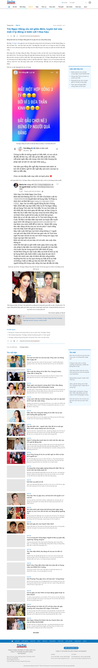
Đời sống (22, 7)
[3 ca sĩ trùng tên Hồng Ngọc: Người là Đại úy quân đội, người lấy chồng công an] (16, 541)
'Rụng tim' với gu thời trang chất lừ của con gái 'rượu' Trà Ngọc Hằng (29, 332)
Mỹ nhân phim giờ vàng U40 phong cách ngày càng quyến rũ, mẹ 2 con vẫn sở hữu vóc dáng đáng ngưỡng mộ (46, 511)
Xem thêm (36, 632)
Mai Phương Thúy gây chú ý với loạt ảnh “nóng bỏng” (45, 579)
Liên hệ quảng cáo (71, 648)
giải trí (73, 82)
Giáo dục (78, 7)
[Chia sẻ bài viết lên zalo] (11, 36)
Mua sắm (52, 7)
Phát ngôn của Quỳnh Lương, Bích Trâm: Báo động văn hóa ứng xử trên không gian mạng (79, 393)
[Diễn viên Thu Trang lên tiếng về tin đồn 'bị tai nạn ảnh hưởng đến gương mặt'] (16, 416)
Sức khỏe (69, 7)
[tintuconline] (9, 7)
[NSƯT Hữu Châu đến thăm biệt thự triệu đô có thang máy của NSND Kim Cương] (16, 568)
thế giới (80, 84)
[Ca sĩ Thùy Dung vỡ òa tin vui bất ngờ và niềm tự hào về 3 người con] (16, 458)
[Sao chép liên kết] (17, 36)
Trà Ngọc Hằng (16, 43)
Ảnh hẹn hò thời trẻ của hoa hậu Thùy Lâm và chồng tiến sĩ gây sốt (80, 357)
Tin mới (73, 352)
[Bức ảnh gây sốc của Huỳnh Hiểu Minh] (16, 527)
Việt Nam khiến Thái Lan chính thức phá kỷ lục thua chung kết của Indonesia (79, 372)
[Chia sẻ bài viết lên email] (14, 36)
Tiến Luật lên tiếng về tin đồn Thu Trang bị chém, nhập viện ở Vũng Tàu (79, 385)
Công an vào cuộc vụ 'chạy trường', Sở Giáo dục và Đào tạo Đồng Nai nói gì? (79, 364)
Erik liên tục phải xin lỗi (35, 482)
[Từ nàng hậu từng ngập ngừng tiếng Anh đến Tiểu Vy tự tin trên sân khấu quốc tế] (16, 471)
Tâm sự (43, 7)
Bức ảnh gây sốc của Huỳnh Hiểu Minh (40, 524)
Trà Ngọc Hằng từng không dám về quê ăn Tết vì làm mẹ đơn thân (28, 337)
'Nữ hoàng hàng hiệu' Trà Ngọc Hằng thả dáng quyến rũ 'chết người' (29, 335)
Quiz (85, 7)
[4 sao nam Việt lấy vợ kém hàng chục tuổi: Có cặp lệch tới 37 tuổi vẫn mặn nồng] (16, 402)
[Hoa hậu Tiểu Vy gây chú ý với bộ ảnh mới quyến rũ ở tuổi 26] (16, 499)
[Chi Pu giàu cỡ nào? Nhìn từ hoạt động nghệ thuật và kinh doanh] (16, 596)
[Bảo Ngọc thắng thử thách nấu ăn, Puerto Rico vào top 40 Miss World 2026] (16, 623)
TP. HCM (73, 654)
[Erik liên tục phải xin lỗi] (16, 485)
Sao (24, 316)
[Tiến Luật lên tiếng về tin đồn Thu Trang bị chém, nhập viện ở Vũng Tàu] (16, 375)
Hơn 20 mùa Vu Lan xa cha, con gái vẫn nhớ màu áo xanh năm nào (79, 400)
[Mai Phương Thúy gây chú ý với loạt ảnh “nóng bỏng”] (16, 582)
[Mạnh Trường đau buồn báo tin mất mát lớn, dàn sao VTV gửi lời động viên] (16, 444)
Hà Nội (53, 654)
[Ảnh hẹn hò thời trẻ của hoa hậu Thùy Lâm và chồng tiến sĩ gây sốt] (16, 361)
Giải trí (30, 7)
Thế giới (60, 7)
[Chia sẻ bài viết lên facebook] (8, 36)
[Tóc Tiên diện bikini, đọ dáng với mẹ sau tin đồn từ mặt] (16, 555)
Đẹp (37, 7)
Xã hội (15, 7)
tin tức (80, 72)
